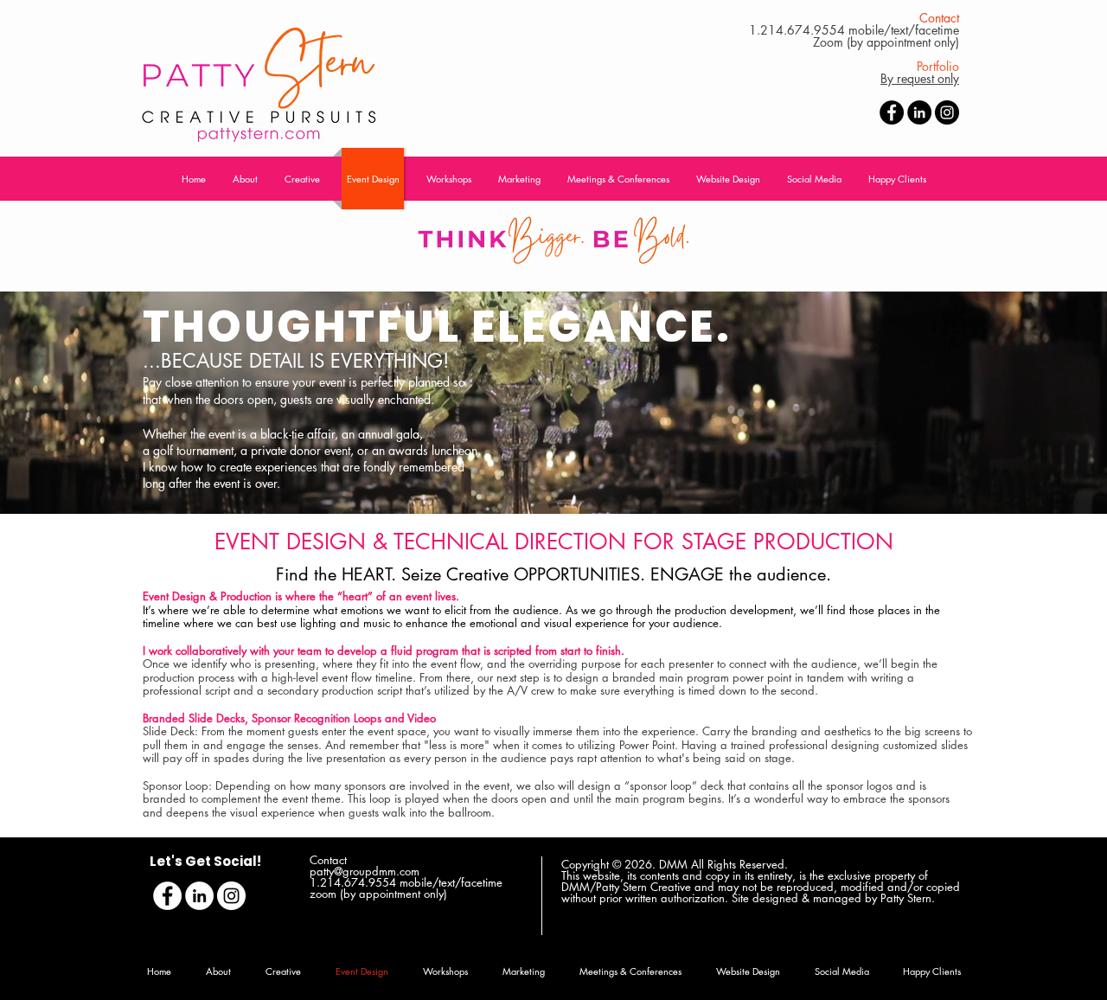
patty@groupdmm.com (364, 871)
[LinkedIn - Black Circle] (919, 112)
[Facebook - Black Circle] (892, 112)
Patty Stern (905, 898)
